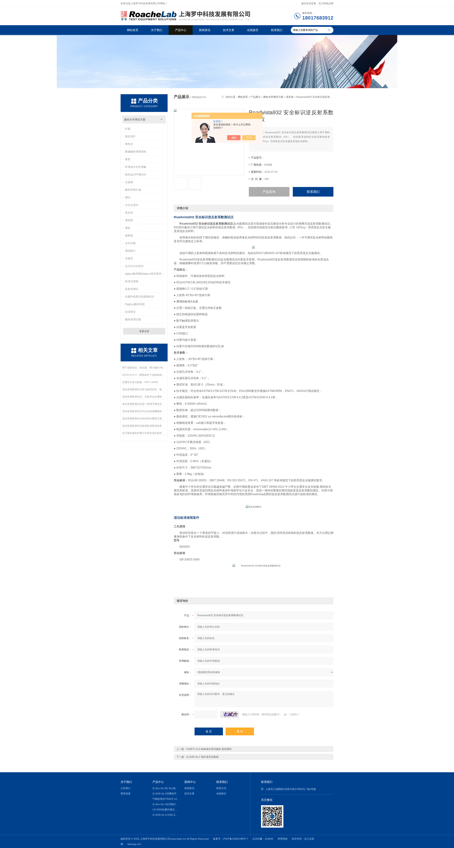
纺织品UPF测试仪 (135, 174)
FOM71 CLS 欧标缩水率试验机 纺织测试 (209, 749)
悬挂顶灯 (130, 136)
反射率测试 (131, 288)
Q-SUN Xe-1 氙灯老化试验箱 (202, 756)
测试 (127, 197)
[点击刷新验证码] (229, 714)
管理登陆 (282, 838)
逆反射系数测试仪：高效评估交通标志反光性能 (144, 396)
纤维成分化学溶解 (135, 166)
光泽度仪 (130, 311)
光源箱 (129, 182)
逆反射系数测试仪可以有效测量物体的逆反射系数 (144, 411)
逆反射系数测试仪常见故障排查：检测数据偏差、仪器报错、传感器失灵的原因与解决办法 (144, 389)
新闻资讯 (204, 30)
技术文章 (228, 30)
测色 (127, 227)
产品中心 (180, 30)
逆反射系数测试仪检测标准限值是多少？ (144, 425)
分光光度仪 (131, 205)
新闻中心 (190, 781)
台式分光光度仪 (134, 266)
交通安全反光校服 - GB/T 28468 (140, 382)
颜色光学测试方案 (134, 119)
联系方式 (221, 788)
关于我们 (156, 30)
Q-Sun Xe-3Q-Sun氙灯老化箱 (166, 788)
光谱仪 (129, 258)
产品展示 (256, 96)
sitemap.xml (134, 844)
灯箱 (127, 128)
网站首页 (132, 30)
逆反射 (129, 212)
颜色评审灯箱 (133, 189)
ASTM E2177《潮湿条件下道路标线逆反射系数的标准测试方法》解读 (144, 374)
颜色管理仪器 (133, 319)
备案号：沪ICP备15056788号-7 (230, 838)
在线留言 (252, 30)
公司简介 (126, 788)
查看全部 (144, 331)
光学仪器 (130, 243)
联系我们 (276, 30)
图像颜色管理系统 (135, 151)
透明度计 (130, 250)
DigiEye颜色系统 (135, 304)
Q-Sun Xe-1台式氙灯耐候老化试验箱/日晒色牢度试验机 (166, 804)
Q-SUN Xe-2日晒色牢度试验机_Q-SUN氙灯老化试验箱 (166, 793)
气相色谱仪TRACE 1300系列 (166, 798)
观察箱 (129, 235)
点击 (161, 119)
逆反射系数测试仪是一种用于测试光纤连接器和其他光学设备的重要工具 (144, 404)
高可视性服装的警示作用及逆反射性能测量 (144, 433)
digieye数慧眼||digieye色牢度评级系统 (145, 273)
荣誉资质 (126, 793)
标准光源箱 (131, 281)
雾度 (127, 159)
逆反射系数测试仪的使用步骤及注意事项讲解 (144, 418)
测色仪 (129, 143)
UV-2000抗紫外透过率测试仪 (166, 809)
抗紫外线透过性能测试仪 (139, 296)
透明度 (129, 220)
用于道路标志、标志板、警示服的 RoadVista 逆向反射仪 (144, 367)
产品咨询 (269, 192)
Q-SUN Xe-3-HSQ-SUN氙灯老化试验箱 (166, 814)
